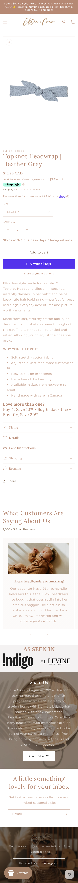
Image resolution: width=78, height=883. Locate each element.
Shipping (8, 189)
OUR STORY (39, 756)
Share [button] (12, 481)
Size (6, 203)
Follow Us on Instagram (39, 863)
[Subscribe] (65, 814)
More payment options (39, 273)
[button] (5, 21)
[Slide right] (47, 635)
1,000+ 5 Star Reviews (19, 529)
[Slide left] (30, 635)
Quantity (9, 221)
